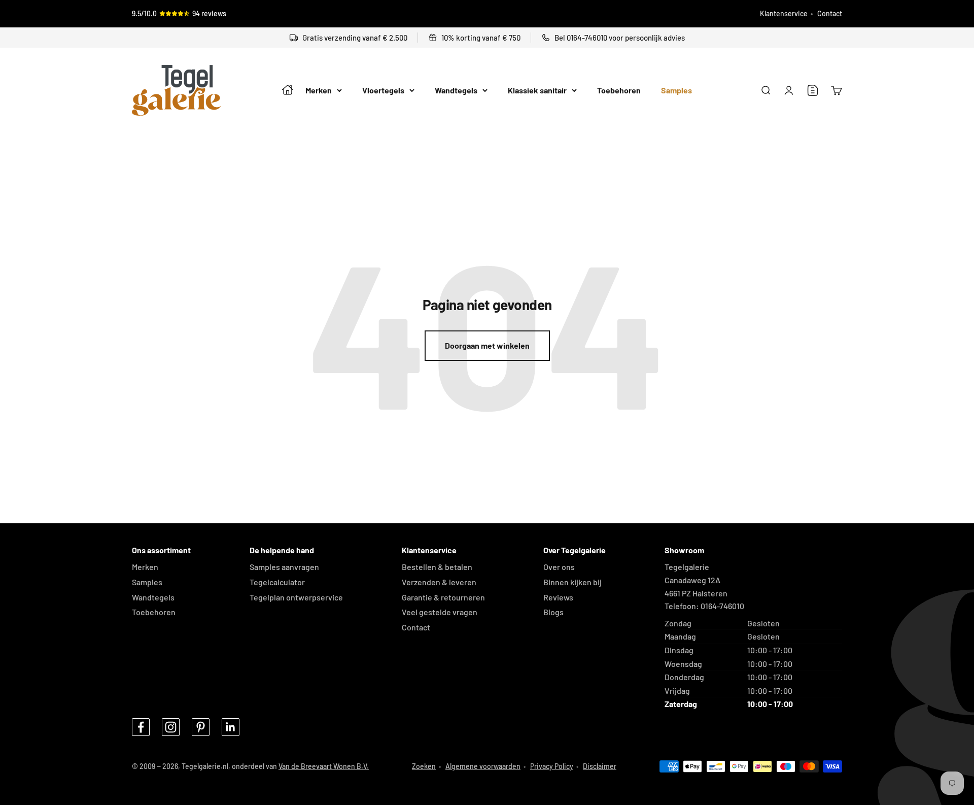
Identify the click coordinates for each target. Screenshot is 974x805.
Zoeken (424, 766)
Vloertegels (383, 90)
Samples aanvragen (284, 567)
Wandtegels (456, 90)
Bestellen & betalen (437, 567)
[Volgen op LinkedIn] (230, 727)
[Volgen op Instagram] (171, 727)
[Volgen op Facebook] (141, 727)
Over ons (559, 567)
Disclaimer (599, 766)
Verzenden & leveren (439, 582)
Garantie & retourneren (443, 597)
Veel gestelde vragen (439, 612)
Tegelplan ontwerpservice (296, 597)
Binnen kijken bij (572, 582)
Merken (318, 90)
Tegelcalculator (277, 582)
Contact (829, 13)
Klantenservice (784, 13)
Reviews (558, 597)
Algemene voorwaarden (482, 766)
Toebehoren (619, 90)
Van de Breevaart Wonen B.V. (324, 766)
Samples (676, 90)
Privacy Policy (551, 766)
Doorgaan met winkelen (487, 345)
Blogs (553, 612)
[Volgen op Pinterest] (201, 727)
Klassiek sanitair (537, 90)
